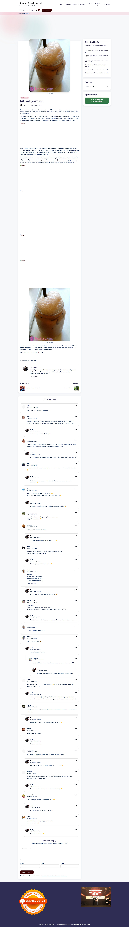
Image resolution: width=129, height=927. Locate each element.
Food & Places (24, 97)
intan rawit (30, 525)
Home (19, 13)
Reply (76, 405)
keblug (29, 816)
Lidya (28, 679)
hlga (28, 546)
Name (22, 863)
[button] (47, 10)
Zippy (28, 489)
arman (29, 728)
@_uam (40, 352)
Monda (29, 705)
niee (28, 463)
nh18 (28, 570)
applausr (29, 771)
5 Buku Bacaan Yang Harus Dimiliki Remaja (96, 50)
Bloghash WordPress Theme (82, 924)
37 (41, 105)
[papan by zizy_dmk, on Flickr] (41, 145)
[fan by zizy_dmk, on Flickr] (36, 232)
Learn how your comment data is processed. (54, 876)
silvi (28, 416)
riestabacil (30, 750)
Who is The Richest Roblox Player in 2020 (96, 45)
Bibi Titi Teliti (31, 600)
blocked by (97, 101)
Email (43, 863)
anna (28, 512)
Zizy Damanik (35, 367)
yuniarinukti (30, 795)
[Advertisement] (64, 25)
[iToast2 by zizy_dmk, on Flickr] (41, 283)
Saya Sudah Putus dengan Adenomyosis (96, 70)
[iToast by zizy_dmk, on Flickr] (41, 257)
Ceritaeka (30, 626)
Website (62, 863)
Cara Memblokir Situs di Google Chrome (96, 73)
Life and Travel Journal (30, 3)
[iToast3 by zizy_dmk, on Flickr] (41, 188)
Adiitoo (29, 637)
